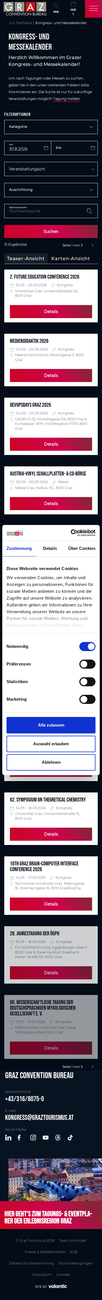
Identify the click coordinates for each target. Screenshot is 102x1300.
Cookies (63, 1274)
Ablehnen (51, 762)
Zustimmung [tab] (19, 548)
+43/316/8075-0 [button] (24, 1099)
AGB (73, 1252)
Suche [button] (56, 11)
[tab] (26, 258)
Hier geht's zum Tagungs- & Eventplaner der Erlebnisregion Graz (48, 1217)
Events (73, 11)
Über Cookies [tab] (81, 548)
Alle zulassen (51, 725)
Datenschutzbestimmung (31, 1263)
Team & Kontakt (72, 1240)
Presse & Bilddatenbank (45, 1252)
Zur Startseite (20, 23)
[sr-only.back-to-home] (26, 9)
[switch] (87, 664)
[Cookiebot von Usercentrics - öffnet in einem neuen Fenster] (71, 533)
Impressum (42, 1274)
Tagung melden (66, 99)
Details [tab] (50, 548)
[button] (8, 1138)
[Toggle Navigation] (93, 9)
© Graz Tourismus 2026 (35, 1240)
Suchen (51, 231)
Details (51, 311)
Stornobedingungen (75, 1263)
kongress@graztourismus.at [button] (39, 1117)
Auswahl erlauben (51, 743)
